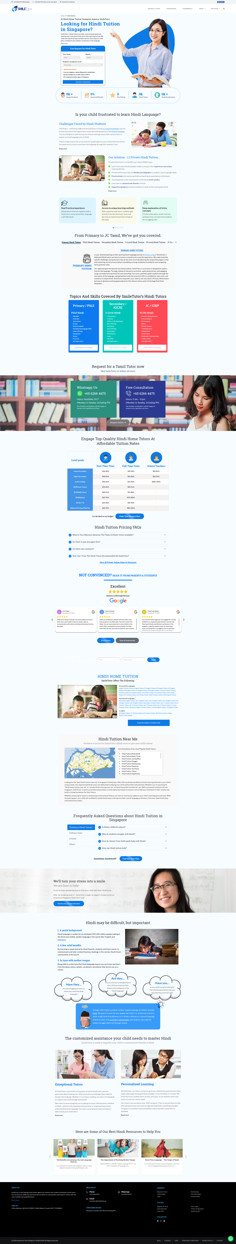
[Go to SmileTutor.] (63, 16)
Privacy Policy (207, 1240)
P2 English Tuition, (162, 688)
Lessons (72, 838)
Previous (50, 1156)
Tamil (95, 1013)
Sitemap (220, 1240)
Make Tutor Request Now (129, 516)
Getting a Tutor (75, 833)
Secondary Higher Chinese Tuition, (140, 707)
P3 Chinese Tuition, (161, 692)
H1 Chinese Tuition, (149, 713)
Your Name (67, 54)
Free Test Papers (196, 1194)
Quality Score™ (195, 1211)
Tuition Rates (171, 9)
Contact (167, 1240)
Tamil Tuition (128, 715)
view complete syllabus (84, 347)
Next (186, 1156)
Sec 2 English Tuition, (156, 701)
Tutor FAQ (160, 1211)
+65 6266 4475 (95, 393)
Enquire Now (106, 640)
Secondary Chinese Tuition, (152, 703)
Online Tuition (195, 1196)
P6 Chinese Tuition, (143, 695)
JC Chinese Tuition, (137, 713)
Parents (160, 1188)
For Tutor (214, 9)
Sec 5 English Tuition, (136, 703)
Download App (162, 1209)
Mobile (89, 54)
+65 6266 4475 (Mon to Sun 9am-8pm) (46, 2)
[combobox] (83, 65)
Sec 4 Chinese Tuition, (150, 705)
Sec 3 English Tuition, (169, 701)
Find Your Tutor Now (131, 859)
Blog (159, 1240)
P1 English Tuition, (150, 688)
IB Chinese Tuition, (162, 713)
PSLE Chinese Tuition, (156, 695)
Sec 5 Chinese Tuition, (164, 705)
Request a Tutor (154, 9)
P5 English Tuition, (142, 690)
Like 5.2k (221, 2)
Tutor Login (194, 1206)
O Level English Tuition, (159, 707)
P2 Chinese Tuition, (148, 692)
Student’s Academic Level (73, 62)
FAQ (158, 1196)
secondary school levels (119, 1020)
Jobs (176, 1240)
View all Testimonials (127, 640)
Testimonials (187, 9)
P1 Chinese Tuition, (136, 692)
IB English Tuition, (124, 713)
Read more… (16, 1200)
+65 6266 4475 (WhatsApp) (21, 2)
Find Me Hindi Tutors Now (148, 723)
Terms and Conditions (190, 1240)
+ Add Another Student (70, 69)
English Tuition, (124, 688)
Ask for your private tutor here (69, 904)
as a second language (111, 129)
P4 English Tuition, (130, 690)
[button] (113, 227)
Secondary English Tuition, (127, 701)
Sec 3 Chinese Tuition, (136, 705)
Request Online (117, 422)
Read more (64, 43)
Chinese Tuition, (165, 690)
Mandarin (62, 939)
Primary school (150, 255)
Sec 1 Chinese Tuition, (168, 703)
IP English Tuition (172, 707)
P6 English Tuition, (154, 690)
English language (118, 131)
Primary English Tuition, (136, 688)
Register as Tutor (162, 1206)
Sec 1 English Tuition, (142, 701)
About (201, 9)
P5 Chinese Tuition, (130, 695)
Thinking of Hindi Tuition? (81, 827)
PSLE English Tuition (169, 695)
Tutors (160, 1203)
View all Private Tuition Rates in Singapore (118, 562)
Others (72, 844)
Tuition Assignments (197, 1209)
